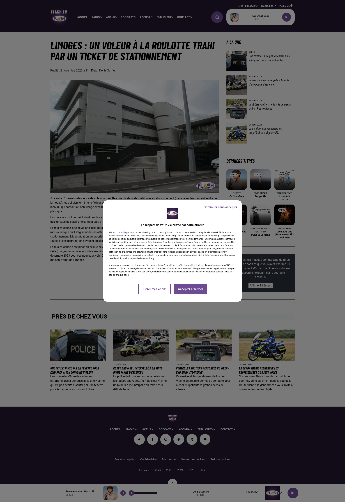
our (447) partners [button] (125, 232)
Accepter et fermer (190, 289)
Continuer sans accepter (220, 207)
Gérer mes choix (154, 289)
